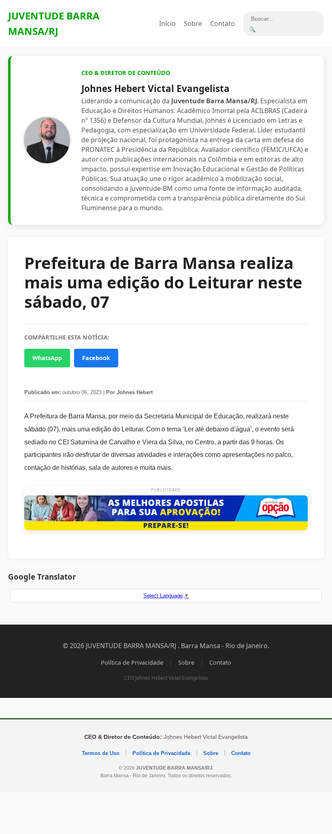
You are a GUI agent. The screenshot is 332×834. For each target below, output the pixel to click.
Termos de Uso (100, 753)
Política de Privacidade (132, 662)
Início (167, 23)
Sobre (193, 23)
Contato (222, 23)
